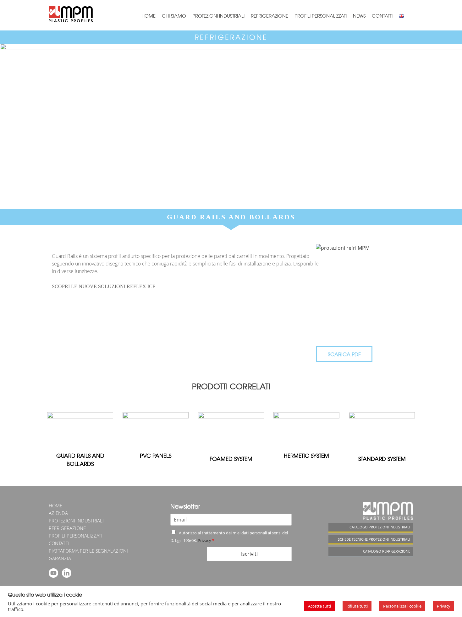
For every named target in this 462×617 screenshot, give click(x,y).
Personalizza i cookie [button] (402, 606)
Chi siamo (174, 16)
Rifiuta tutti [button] (357, 606)
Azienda (58, 513)
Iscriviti (249, 553)
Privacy (204, 540)
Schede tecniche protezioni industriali (374, 539)
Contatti (382, 16)
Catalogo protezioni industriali (379, 527)
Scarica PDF (344, 354)
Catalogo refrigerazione (386, 551)
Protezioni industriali (218, 16)
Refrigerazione (269, 16)
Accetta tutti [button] (319, 606)
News (359, 16)
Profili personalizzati (320, 16)
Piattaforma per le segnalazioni (88, 551)
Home (148, 16)
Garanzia (60, 558)
